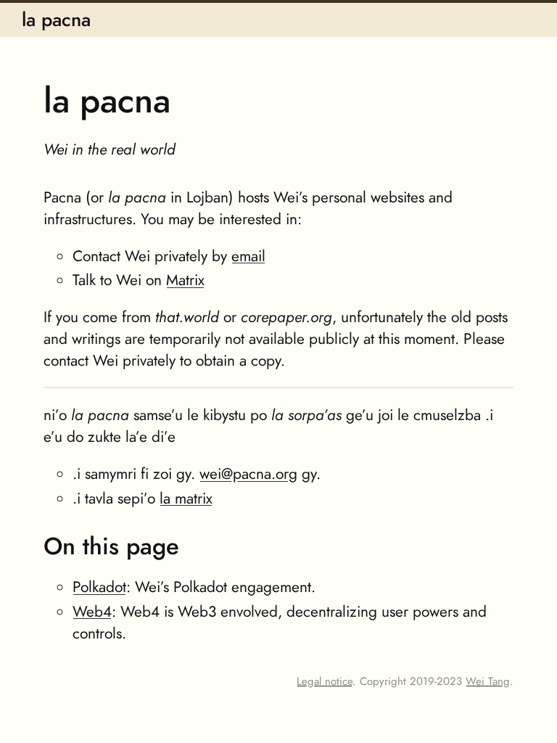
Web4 (92, 611)
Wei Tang (488, 681)
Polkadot (99, 586)
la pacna (56, 20)
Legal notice (324, 681)
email (248, 255)
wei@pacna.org (248, 473)
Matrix (185, 279)
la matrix (186, 498)
